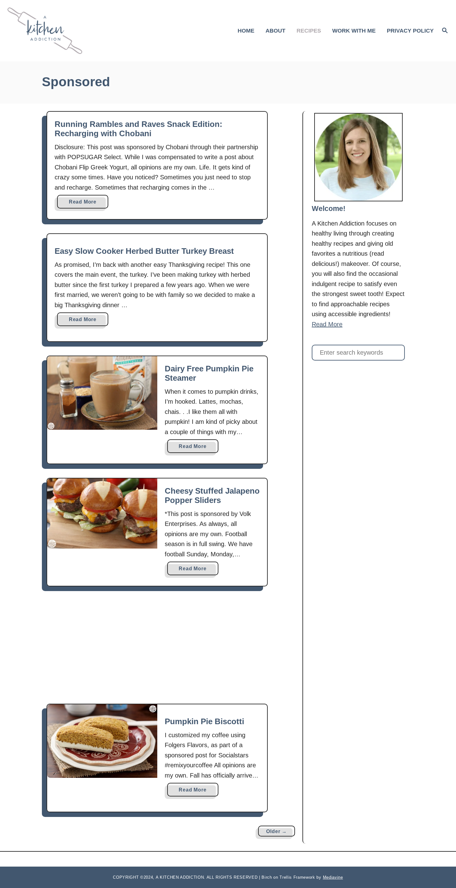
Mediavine (333, 877)
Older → (276, 831)
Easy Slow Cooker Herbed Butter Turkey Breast (144, 251)
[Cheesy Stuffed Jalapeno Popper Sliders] (102, 513)
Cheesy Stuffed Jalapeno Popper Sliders (212, 495)
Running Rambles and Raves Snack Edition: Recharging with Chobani (138, 128)
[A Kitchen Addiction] (60, 30)
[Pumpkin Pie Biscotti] (102, 741)
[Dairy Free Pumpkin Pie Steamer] (102, 392)
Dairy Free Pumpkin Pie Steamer (209, 373)
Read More (85, 204)
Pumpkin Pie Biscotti (204, 721)
